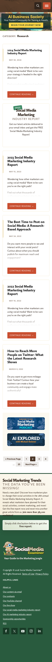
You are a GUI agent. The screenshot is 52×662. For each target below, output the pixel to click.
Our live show (9, 605)
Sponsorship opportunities (14, 619)
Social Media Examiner (15, 5)
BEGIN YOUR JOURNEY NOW (26, 25)
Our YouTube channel (12, 600)
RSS (4, 623)
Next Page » (31, 465)
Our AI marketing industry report (17, 614)
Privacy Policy (42, 574)
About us (7, 587)
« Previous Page (13, 459)
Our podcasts (9, 596)
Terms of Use (28, 574)
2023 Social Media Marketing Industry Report (21, 161)
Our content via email (12, 591)
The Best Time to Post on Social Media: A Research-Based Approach (25, 225)
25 (20, 464)
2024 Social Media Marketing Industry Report (24, 51)
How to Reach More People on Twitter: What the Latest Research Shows (25, 356)
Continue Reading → (23, 95)
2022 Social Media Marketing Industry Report (21, 290)
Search (37, 5)
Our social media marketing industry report (21, 610)
